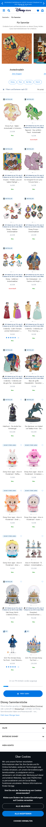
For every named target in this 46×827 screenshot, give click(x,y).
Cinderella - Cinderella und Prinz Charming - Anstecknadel (33, 330)
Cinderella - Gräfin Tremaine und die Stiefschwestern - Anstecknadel (12, 330)
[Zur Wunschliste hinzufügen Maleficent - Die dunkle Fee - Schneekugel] (21, 399)
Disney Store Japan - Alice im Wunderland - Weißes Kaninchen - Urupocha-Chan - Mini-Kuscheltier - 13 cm (12, 473)
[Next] (44, 3)
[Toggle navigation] (4, 10)
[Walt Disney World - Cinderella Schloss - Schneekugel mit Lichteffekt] (12, 595)
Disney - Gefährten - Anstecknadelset (12, 280)
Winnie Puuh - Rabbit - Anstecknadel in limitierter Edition (12, 127)
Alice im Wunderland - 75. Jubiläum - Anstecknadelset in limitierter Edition (33, 564)
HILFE (4, 728)
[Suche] (8, 10)
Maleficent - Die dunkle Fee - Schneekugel (12, 427)
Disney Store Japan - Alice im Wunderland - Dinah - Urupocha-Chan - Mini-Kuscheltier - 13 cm (12, 518)
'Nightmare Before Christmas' (32, 706)
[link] (17, 74)
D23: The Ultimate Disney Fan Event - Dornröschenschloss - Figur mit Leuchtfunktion (33, 659)
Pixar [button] (20, 82)
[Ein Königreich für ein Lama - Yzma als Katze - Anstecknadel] (34, 162)
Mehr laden (24, 694)
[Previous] (2, 3)
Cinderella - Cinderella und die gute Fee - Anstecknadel (12, 382)
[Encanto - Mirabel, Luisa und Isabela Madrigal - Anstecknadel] (12, 162)
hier (12, 786)
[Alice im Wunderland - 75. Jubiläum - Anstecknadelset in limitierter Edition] (34, 550)
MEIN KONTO (8, 745)
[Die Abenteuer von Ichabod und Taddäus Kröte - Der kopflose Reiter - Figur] (34, 413)
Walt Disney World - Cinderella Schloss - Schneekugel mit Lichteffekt (12, 613)
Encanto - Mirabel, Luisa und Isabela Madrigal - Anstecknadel (12, 181)
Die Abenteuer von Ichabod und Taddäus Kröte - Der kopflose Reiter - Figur (33, 427)
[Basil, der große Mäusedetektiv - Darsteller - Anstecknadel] (34, 363)
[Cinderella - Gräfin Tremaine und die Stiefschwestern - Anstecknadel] (12, 311)
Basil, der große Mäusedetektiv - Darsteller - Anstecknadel (34, 382)
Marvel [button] (38, 82)
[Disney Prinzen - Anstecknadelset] (34, 212)
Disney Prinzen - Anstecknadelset (33, 230)
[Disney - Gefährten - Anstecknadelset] (12, 262)
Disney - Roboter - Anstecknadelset (12, 230)
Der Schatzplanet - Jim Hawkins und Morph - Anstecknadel (33, 280)
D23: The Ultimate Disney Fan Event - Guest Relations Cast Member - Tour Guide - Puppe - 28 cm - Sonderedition (12, 659)
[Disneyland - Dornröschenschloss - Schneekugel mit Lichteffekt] (34, 595)
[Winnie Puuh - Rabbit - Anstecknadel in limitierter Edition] (12, 113)
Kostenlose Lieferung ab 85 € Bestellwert (23, 3)
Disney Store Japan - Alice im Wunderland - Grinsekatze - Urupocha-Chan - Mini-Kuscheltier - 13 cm (33, 473)
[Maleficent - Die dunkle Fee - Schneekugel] (12, 413)
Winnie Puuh (19, 709)
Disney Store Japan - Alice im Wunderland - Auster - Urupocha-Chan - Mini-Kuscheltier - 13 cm (33, 518)
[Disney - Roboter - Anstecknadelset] (12, 212)
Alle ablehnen (23, 806)
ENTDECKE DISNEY (10, 736)
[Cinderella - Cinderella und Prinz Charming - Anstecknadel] (34, 311)
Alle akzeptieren (23, 813)
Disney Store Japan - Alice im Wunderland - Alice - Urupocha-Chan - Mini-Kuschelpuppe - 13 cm (12, 564)
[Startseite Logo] (23, 10)
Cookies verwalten (23, 821)
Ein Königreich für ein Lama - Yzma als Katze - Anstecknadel (33, 181)
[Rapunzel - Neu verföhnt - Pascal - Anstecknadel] (34, 113)
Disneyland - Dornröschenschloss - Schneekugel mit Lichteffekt (34, 613)
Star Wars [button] (28, 82)
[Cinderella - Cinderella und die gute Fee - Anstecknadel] (12, 363)
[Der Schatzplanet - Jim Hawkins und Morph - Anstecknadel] (34, 262)
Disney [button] (13, 82)
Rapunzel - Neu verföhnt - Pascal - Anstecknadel (33, 131)
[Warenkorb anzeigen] (42, 10)
